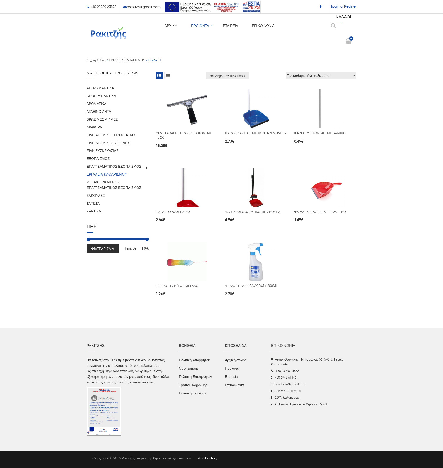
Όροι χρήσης (188, 368)
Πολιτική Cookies (192, 393)
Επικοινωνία (234, 384)
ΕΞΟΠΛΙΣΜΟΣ (98, 158)
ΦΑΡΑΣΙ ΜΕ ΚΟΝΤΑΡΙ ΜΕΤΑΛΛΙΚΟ (320, 133)
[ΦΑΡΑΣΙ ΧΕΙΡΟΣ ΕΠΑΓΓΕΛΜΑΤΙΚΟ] (325, 187)
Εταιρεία (231, 376)
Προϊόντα (232, 368)
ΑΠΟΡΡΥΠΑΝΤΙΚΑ (101, 95)
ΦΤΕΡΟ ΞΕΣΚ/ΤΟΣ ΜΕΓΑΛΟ (177, 285)
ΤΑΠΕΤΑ (93, 203)
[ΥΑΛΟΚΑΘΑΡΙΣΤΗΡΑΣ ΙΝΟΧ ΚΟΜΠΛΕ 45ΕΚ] (187, 108)
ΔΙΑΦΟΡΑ (94, 127)
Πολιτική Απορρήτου (194, 359)
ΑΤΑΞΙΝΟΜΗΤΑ (99, 111)
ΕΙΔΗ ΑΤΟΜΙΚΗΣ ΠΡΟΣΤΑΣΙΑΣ (111, 134)
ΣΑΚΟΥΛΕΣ (96, 195)
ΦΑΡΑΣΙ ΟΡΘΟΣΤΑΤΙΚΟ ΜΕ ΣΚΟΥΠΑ (252, 211)
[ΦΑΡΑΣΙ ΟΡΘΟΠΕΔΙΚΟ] (187, 187)
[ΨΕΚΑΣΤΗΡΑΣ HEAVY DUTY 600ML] (256, 261)
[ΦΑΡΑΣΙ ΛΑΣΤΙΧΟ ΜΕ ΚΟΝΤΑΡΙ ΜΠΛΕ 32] (256, 108)
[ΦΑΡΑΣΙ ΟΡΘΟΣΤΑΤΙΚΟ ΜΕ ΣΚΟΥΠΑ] (256, 187)
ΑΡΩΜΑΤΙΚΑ (96, 103)
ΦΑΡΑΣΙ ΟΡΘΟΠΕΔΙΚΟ (173, 211)
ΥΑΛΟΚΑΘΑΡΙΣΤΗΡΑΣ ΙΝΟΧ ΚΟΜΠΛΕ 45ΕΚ (184, 135)
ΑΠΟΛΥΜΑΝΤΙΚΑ (100, 87)
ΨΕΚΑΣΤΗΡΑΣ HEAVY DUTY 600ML (251, 285)
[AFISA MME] (104, 410)
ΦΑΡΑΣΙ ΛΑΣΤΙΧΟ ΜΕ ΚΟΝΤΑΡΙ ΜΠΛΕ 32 (256, 133)
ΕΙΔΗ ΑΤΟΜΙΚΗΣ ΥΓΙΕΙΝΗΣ (108, 142)
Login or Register (343, 6)
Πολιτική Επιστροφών (195, 376)
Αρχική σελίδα (96, 60)
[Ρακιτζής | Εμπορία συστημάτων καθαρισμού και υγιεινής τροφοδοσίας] (108, 32)
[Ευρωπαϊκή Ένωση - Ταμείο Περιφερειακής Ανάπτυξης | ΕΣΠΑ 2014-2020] (212, 6)
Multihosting (207, 458)
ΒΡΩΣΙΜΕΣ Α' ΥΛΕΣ (102, 119)
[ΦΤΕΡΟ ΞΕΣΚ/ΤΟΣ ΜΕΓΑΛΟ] (187, 261)
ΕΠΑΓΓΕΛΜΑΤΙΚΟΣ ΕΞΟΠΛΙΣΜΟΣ (114, 166)
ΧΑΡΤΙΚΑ (94, 211)
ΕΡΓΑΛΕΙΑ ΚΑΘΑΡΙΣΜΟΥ (127, 60)
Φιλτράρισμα (102, 248)
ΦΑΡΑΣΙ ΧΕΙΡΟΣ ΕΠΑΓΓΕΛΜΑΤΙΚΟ (320, 211)
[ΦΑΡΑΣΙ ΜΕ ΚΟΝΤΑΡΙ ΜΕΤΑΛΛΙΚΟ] (325, 108)
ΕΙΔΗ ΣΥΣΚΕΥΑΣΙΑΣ (102, 150)
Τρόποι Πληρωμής (193, 384)
